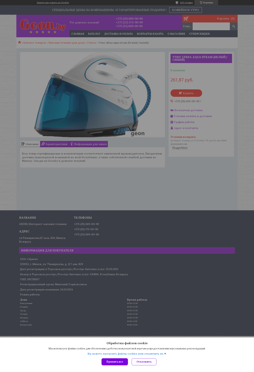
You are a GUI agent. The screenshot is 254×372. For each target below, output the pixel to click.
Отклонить (144, 361)
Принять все (114, 361)
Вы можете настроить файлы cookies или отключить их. (126, 353)
